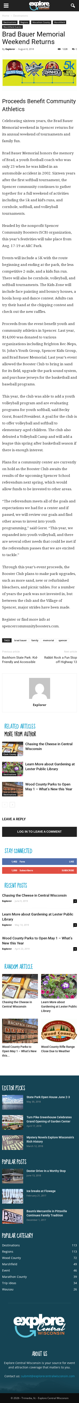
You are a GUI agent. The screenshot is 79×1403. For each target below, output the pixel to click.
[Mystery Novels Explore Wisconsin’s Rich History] (12, 1142)
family (34, 640)
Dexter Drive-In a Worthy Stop (46, 1171)
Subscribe (68, 870)
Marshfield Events (12, 26)
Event (6, 1270)
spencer (63, 640)
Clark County (9, 754)
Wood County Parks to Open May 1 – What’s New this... (19, 1051)
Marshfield (59, 22)
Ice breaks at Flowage (41, 1191)
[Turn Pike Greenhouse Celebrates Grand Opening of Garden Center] (12, 1122)
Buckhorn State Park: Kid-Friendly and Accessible (20, 660)
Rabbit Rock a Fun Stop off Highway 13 (60, 660)
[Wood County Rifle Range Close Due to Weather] (59, 1031)
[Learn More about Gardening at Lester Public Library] (12, 769)
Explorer (10, 49)
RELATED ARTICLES (20, 726)
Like (71, 861)
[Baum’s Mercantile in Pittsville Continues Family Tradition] (12, 1216)
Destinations (9, 22)
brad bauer (20, 640)
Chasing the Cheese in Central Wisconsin (34, 895)
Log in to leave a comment (39, 831)
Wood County (11, 1258)
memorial (48, 640)
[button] (73, 5)
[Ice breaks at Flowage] (12, 1196)
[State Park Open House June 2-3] (12, 1102)
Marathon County (41, 22)
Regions (24, 22)
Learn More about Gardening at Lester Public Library (59, 1006)
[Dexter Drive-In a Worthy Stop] (12, 1176)
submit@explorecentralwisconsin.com (48, 1376)
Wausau (7, 1289)
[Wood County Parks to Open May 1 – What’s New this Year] (12, 789)
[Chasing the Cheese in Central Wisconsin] (12, 749)
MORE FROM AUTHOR (20, 734)
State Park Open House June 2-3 (48, 1097)
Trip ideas (9, 1283)
